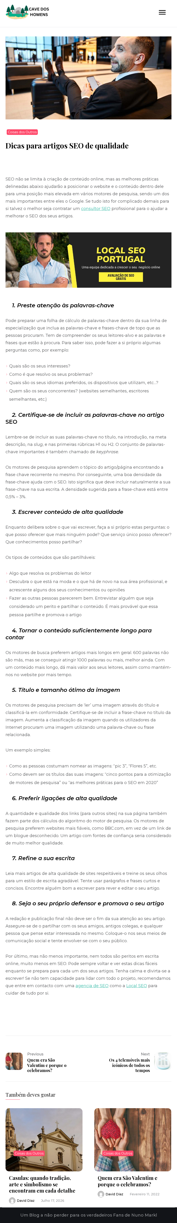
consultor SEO (95, 208)
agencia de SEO (92, 985)
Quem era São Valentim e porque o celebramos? (127, 1181)
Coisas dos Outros (22, 132)
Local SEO (136, 985)
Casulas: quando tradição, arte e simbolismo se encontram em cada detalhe (42, 1184)
